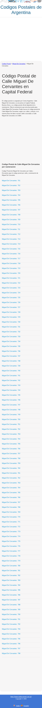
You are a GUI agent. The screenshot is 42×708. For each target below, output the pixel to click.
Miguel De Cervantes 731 (11, 327)
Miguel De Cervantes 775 (11, 541)
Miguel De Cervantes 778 (11, 556)
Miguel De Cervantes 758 (11, 458)
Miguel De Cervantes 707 (11, 210)
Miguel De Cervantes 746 (11, 400)
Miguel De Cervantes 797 (11, 648)
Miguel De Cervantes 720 (11, 273)
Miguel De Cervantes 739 (11, 366)
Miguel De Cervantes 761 (11, 473)
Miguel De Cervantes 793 (11, 629)
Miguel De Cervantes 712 (11, 234)
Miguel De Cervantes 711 (11, 229)
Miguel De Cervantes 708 (11, 215)
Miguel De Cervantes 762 (11, 478)
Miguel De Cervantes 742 (11, 380)
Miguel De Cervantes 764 (11, 488)
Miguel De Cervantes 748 (11, 410)
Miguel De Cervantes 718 (11, 263)
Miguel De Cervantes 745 (11, 395)
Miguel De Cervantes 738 (11, 361)
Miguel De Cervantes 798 (11, 653)
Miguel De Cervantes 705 (11, 200)
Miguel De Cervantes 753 (11, 434)
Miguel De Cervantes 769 (11, 512)
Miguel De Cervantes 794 (11, 634)
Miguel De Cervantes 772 (11, 527)
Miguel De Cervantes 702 (11, 185)
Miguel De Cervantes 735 (11, 346)
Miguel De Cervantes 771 (11, 522)
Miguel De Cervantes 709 (11, 219)
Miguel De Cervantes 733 (11, 336)
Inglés (18, 706)
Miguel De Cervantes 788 (11, 605)
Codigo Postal (6, 64)
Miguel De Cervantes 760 (11, 468)
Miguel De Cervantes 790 (11, 614)
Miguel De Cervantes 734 (11, 341)
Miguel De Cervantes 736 (11, 351)
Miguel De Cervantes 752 (11, 429)
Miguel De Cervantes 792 (11, 624)
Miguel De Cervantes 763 (11, 483)
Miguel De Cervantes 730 (11, 322)
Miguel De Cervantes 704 (11, 195)
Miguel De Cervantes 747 (11, 405)
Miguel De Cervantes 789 (11, 609)
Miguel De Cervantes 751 (11, 424)
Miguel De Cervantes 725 (11, 297)
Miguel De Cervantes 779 (11, 561)
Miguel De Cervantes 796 (11, 644)
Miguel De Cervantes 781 (11, 570)
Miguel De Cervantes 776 (11, 546)
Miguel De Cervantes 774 (11, 536)
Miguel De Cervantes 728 (11, 312)
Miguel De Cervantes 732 (11, 332)
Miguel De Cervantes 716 (11, 254)
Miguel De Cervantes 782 (11, 575)
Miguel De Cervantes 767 (11, 502)
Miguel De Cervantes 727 (11, 307)
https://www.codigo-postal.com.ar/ (21, 697)
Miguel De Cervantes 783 (11, 580)
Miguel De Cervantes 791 (11, 619)
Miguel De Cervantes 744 (11, 390)
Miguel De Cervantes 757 (11, 453)
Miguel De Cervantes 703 (11, 190)
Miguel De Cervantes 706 (11, 205)
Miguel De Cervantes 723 (11, 288)
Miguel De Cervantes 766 (11, 497)
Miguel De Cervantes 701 (11, 180)
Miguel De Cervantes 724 (11, 293)
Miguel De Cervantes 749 (11, 414)
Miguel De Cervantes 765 (11, 492)
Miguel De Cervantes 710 (11, 224)
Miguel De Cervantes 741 (11, 375)
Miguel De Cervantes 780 (11, 566)
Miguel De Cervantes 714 (11, 244)
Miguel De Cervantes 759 (11, 463)
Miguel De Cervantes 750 (11, 419)
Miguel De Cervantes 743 (11, 385)
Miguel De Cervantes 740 (11, 371)
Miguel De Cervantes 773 (11, 531)
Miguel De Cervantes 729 (11, 317)
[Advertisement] (21, 39)
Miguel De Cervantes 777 (11, 551)
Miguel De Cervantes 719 (11, 268)
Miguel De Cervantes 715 (11, 249)
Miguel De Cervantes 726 (11, 302)
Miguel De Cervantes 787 (11, 600)
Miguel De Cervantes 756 (11, 449)
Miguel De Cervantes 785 (11, 590)
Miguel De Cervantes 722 (11, 283)
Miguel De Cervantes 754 (11, 439)
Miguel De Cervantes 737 (11, 356)
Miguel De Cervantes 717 (11, 258)
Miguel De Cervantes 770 (11, 517)
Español (26, 706)
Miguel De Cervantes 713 (11, 239)
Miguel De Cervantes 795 (11, 639)
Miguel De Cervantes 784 (11, 585)
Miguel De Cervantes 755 (11, 444)
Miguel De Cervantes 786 (11, 595)
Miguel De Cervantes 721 (11, 278)
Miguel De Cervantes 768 (11, 507)
